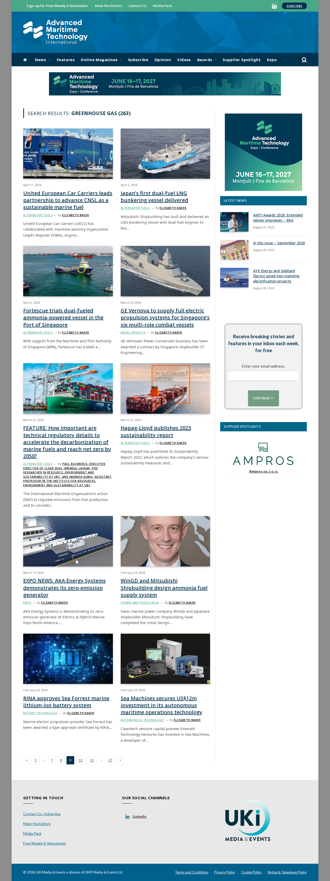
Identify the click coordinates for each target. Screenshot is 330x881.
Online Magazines (99, 59)
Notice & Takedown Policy (287, 872)
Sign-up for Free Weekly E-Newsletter (57, 5)
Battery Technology (40, 713)
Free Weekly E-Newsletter (44, 843)
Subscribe (294, 6)
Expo (272, 59)
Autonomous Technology (142, 720)
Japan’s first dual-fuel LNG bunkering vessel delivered (154, 197)
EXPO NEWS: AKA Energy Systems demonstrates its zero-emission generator (64, 587)
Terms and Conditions (191, 872)
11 (92, 760)
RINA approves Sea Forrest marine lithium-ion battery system (66, 702)
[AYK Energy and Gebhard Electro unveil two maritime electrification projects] (234, 277)
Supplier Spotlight (242, 59)
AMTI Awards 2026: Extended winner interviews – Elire (278, 218)
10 (81, 760)
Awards (204, 59)
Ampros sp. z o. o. (263, 471)
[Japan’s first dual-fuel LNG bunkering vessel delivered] (165, 153)
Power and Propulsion (140, 602)
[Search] (304, 60)
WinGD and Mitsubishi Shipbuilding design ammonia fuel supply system (164, 587)
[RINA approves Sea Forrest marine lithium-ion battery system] (68, 659)
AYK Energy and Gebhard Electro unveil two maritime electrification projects (276, 276)
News (40, 59)
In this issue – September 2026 (279, 242)
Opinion (162, 59)
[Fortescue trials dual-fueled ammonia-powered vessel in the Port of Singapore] (68, 271)
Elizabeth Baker (75, 215)
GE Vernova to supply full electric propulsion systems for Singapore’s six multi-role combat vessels (165, 317)
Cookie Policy (251, 872)
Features (66, 59)
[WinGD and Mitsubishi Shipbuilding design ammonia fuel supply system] (165, 541)
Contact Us (137, 5)
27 (110, 760)
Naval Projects (133, 332)
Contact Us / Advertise (42, 814)
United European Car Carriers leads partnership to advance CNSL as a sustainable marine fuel (67, 200)
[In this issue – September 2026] (234, 250)
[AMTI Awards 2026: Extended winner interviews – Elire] (234, 222)
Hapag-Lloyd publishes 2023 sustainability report (156, 431)
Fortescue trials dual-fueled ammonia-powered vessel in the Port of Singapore (63, 317)
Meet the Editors (108, 5)
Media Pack (162, 5)
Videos (184, 59)
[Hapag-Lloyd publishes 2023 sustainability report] (165, 388)
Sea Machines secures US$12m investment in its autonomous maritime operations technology (161, 705)
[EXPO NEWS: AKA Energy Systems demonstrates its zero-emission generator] (68, 541)
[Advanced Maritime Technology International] (55, 32)
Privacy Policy (224, 872)
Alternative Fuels (37, 215)
